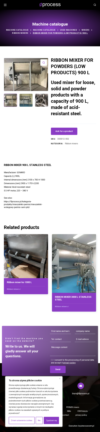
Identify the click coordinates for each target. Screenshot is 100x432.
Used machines (68, 30)
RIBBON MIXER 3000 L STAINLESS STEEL (73, 298)
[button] (94, 5)
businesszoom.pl (86, 426)
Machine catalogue (17, 30)
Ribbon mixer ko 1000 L (19, 282)
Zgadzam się (51, 420)
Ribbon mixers (20, 33)
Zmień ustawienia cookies (21, 420)
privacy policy (69, 363)
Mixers (85, 30)
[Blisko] (59, 378)
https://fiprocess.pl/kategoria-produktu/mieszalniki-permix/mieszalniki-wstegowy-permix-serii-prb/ (23, 204)
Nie (39, 420)
